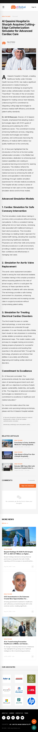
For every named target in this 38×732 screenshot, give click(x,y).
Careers (11, 713)
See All (4, 523)
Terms (26, 713)
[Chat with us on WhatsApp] (34, 727)
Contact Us (19, 713)
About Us (5, 713)
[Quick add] (34, 721)
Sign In (34, 7)
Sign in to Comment (28, 485)
